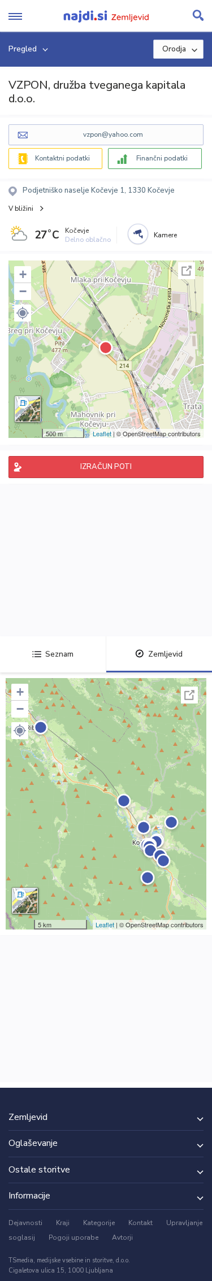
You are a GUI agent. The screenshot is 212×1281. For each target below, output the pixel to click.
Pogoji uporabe (73, 1237)
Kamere (165, 235)
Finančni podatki (162, 158)
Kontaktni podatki (62, 158)
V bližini (20, 208)
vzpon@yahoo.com (113, 134)
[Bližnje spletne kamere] (138, 234)
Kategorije (99, 1222)
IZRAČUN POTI (106, 467)
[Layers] (27, 409)
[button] (22, 313)
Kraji (63, 1222)
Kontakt (140, 1222)
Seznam (59, 654)
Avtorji (122, 1237)
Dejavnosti (25, 1222)
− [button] (23, 291)
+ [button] (23, 274)
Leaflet (102, 433)
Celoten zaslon (186, 270)
